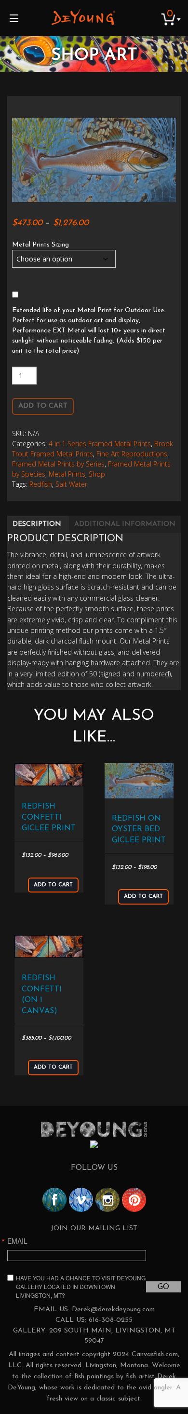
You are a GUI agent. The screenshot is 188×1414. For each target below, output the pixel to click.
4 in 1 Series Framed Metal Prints (100, 443)
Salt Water (71, 484)
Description (37, 524)
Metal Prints (67, 474)
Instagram (107, 1200)
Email (17, 1240)
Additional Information (124, 524)
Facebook (54, 1200)
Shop (97, 474)
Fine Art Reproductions (131, 453)
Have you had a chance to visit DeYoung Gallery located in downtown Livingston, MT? (81, 1286)
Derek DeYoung (83, 17)
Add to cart (42, 406)
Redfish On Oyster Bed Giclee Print (139, 829)
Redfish (40, 484)
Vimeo (81, 1200)
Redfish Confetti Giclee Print (49, 817)
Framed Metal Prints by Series (58, 463)
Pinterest (134, 1200)
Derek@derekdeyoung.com (113, 1309)
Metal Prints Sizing (40, 244)
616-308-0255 (111, 1320)
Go (163, 1287)
